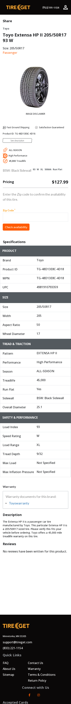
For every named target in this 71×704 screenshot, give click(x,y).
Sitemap (8, 675)
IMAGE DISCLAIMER (35, 113)
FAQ (6, 663)
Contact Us (35, 663)
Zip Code (9, 210)
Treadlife (17, 161)
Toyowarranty (19, 503)
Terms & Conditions (42, 675)
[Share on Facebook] (60, 21)
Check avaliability (16, 227)
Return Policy (37, 681)
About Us (9, 669)
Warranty (34, 669)
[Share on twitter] (66, 21)
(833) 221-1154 (50, 7)
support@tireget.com (17, 642)
